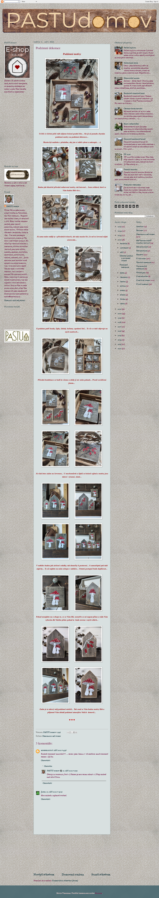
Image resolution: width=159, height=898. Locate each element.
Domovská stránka (73, 874)
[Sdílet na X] (72, 732)
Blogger (98, 893)
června (123, 281)
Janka (43, 792)
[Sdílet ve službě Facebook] (74, 732)
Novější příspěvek (44, 874)
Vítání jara (140, 272)
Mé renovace (141, 250)
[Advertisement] (72, 853)
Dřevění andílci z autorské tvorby (126, 258)
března (123, 295)
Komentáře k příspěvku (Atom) (65, 880)
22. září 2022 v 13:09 (54, 792)
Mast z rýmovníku (131, 124)
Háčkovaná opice (131, 63)
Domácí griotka (130, 169)
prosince (124, 243)
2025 (120, 226)
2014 (120, 340)
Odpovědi (48, 766)
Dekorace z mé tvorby (51, 736)
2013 (120, 344)
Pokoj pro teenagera (132, 184)
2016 (120, 331)
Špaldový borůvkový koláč (135, 139)
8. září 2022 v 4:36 (59, 750)
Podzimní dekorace (124, 266)
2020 (120, 313)
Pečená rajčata (130, 47)
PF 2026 (127, 154)
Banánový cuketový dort (134, 93)
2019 (120, 318)
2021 (120, 309)
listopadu (124, 248)
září (122, 252)
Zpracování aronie (131, 78)
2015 (120, 335)
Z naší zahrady (142, 284)
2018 (120, 322)
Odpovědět (45, 760)
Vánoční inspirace (143, 262)
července (124, 277)
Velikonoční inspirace (141, 267)
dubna (123, 290)
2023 (120, 235)
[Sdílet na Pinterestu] (76, 732)
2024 (120, 231)
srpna (122, 273)
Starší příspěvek (100, 874)
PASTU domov (53, 770)
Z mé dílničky (142, 276)
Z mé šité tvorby (143, 280)
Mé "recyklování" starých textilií (144, 241)
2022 (120, 239)
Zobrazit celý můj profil (14, 300)
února (123, 299)
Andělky (139, 226)
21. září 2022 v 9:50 (70, 770)
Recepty (139, 254)
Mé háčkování (142, 247)
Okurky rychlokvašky (133, 108)
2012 (120, 348)
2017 (120, 326)
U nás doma (141, 258)
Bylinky (139, 230)
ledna (122, 303)
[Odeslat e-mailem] (68, 732)
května (123, 286)
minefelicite (46, 750)
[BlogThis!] (70, 732)
